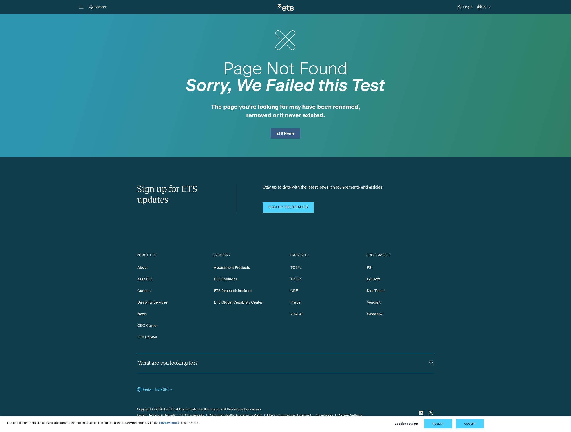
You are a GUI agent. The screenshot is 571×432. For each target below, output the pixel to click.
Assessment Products (232, 267)
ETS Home (285, 133)
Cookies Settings (350, 415)
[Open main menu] (81, 7)
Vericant (374, 302)
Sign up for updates (288, 207)
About (142, 267)
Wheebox (375, 314)
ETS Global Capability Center (238, 302)
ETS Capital (147, 337)
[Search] (431, 363)
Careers (144, 291)
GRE (294, 291)
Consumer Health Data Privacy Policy (235, 415)
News (142, 314)
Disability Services (152, 302)
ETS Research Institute (233, 291)
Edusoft (373, 279)
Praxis (295, 302)
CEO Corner (147, 325)
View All (296, 314)
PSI (369, 267)
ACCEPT (470, 423)
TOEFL (296, 267)
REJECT (438, 423)
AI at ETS (145, 279)
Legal (141, 415)
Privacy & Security (162, 415)
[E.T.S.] (285, 7)
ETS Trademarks (192, 415)
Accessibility (324, 415)
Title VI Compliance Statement (289, 415)
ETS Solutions (225, 279)
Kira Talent (376, 291)
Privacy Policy (169, 422)
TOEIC (295, 279)
